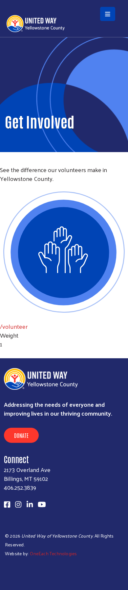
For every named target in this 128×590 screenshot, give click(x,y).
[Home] (64, 0)
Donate (21, 435)
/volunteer (14, 326)
